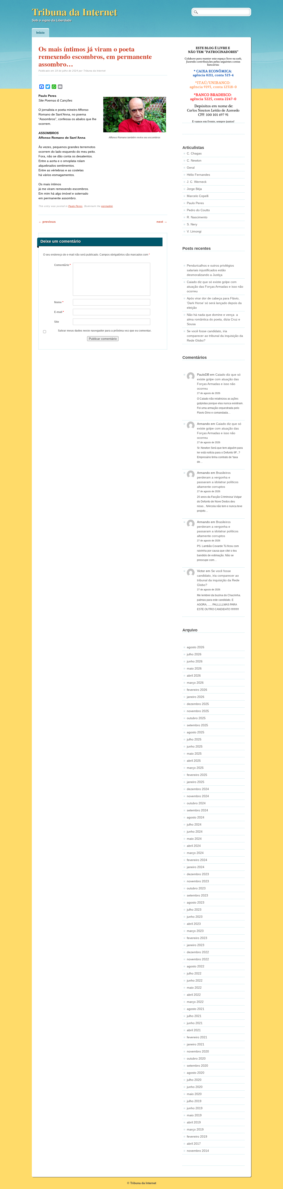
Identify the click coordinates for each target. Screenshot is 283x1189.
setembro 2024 (197, 810)
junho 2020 (195, 1087)
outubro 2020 (196, 1058)
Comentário (62, 265)
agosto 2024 (195, 817)
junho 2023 (195, 916)
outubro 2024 (196, 803)
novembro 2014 (198, 1150)
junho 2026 (195, 661)
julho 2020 (194, 1080)
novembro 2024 (198, 796)
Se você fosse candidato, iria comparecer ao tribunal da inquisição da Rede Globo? (215, 335)
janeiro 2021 (195, 1044)
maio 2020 (194, 1094)
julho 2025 (194, 739)
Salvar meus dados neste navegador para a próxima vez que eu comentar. (104, 330)
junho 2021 (195, 1023)
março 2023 (195, 931)
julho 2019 (194, 1101)
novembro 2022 (198, 959)
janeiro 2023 (195, 945)
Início (40, 32)
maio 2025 (194, 753)
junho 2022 (195, 980)
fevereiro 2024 (197, 860)
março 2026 (195, 682)
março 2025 (195, 767)
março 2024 (195, 853)
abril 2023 (194, 923)
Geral (191, 167)
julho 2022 (194, 973)
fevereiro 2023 (197, 938)
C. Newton (194, 160)
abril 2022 (194, 994)
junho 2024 (195, 831)
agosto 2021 (195, 1009)
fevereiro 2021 (197, 1037)
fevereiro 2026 (197, 689)
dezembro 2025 (198, 704)
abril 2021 (194, 1030)
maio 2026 (194, 668)
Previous (47, 221)
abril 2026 (194, 675)
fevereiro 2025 (197, 775)
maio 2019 (194, 1115)
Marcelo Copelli (197, 196)
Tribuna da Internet (74, 11)
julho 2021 (194, 1016)
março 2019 (195, 1129)
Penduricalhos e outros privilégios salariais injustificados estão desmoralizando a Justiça (210, 270)
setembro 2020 (197, 1065)
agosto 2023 (195, 902)
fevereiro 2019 (197, 1136)
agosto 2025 (195, 732)
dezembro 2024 (198, 789)
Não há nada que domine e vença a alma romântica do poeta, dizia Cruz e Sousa (213, 319)
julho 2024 (194, 824)
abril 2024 (194, 845)
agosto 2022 (195, 966)
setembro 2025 (197, 725)
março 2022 (195, 1002)
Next (162, 221)
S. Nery (192, 224)
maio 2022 (194, 987)
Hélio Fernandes (198, 174)
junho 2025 (195, 746)
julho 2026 (194, 654)
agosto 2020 (195, 1072)
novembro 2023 (198, 881)
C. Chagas (194, 153)
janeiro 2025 (195, 782)
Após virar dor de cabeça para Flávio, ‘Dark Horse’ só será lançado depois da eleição (214, 303)
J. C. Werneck (197, 182)
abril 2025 (194, 760)
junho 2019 (195, 1108)
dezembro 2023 (198, 874)
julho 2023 (194, 909)
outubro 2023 (196, 888)
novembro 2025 (198, 711)
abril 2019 (194, 1122)
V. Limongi (194, 231)
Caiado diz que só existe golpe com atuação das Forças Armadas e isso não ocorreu (215, 286)
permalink (107, 206)
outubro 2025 (196, 718)
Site (56, 321)
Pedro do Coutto (198, 210)
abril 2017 (194, 1143)
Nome (58, 302)
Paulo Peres (75, 206)
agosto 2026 (195, 647)
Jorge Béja (194, 189)
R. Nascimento (197, 217)
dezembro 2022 (198, 952)
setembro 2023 (197, 895)
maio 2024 (194, 838)
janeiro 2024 (195, 867)
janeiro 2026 (195, 697)
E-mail (59, 312)
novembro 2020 (198, 1051)
